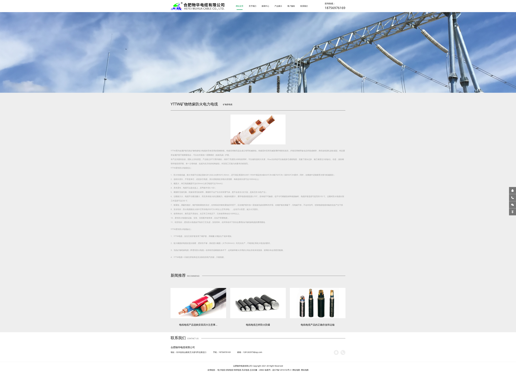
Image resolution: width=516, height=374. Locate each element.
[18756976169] (512, 197)
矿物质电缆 (227, 104)
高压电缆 (245, 370)
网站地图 (296, 370)
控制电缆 (229, 370)
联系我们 (304, 6)
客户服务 (291, 6)
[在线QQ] (512, 190)
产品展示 (278, 6)
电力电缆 (221, 370)
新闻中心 (265, 6)
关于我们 (252, 6)
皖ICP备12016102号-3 (282, 370)
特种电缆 (237, 370)
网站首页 (239, 6)
